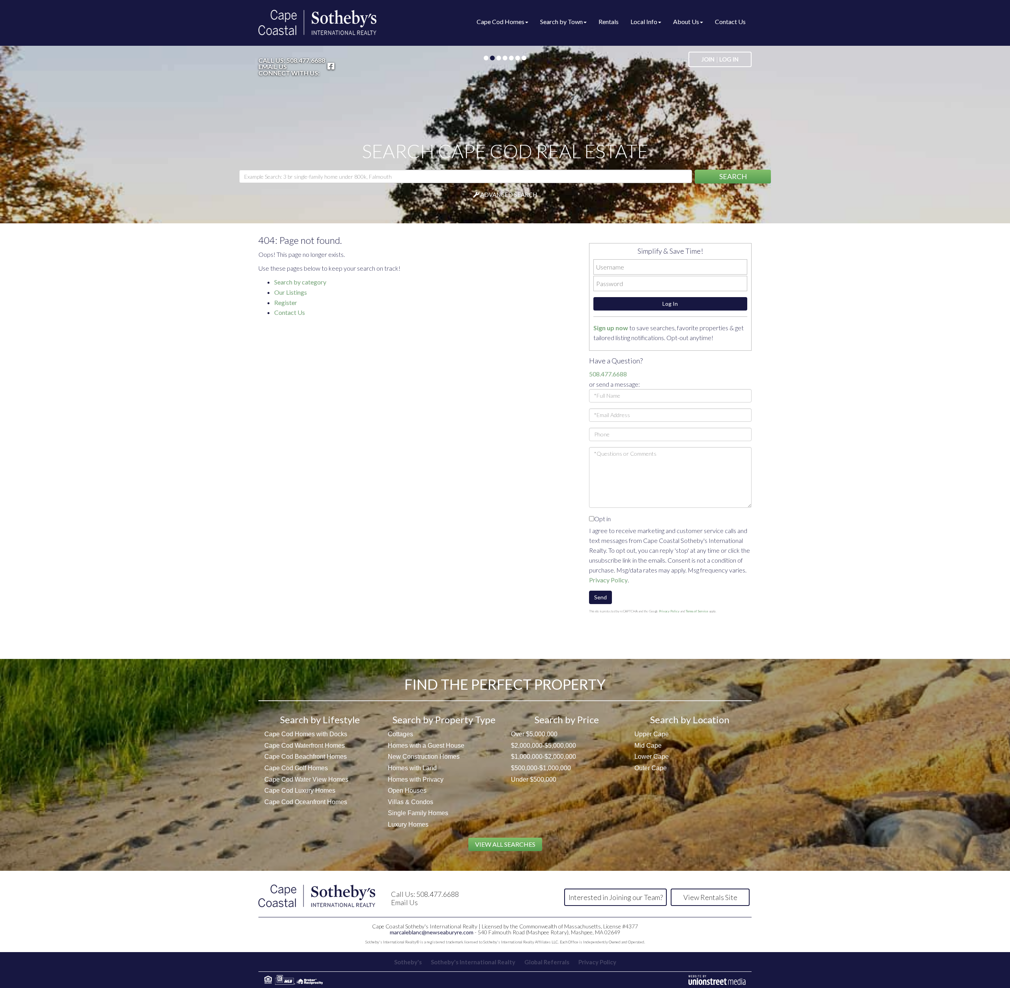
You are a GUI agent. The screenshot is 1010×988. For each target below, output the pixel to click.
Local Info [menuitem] (643, 21)
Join (707, 59)
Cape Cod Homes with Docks (305, 734)
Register (286, 302)
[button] (733, 176)
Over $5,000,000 (534, 734)
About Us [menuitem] (686, 21)
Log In (729, 59)
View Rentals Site (710, 897)
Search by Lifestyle (320, 719)
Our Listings (291, 292)
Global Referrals (546, 962)
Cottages (400, 734)
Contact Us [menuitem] (730, 21)
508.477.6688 (305, 60)
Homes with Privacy (415, 779)
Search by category (300, 282)
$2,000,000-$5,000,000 (543, 745)
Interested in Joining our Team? (616, 897)
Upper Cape (651, 734)
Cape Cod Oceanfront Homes (305, 802)
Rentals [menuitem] (609, 21)
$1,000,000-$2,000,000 (543, 756)
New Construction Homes (424, 756)
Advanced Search (508, 194)
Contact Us (290, 312)
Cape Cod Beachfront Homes (305, 756)
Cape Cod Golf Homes (296, 768)
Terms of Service (697, 611)
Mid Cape (648, 745)
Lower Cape (651, 756)
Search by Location (689, 719)
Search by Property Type (444, 719)
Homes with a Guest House (426, 745)
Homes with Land (412, 768)
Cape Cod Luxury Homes (299, 790)
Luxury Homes (408, 824)
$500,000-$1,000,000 (541, 768)
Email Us (272, 67)
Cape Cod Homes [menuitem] (500, 21)
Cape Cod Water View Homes (306, 779)
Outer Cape (650, 768)
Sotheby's (408, 962)
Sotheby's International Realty (473, 962)
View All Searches (505, 844)
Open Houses (407, 790)
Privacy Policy (608, 580)
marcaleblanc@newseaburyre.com (431, 932)
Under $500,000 (533, 779)
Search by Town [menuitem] (561, 21)
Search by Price (567, 719)
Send (600, 597)
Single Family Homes (418, 813)
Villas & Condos (410, 802)
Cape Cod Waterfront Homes (304, 745)
